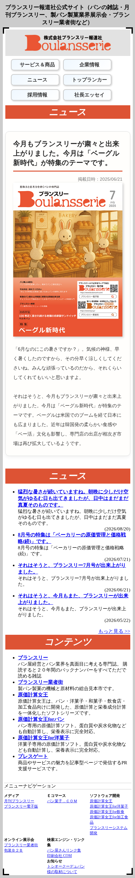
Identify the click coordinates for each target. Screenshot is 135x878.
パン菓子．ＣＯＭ (62, 801)
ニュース (36, 79)
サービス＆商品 (37, 64)
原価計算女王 (101, 801)
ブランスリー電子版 (21, 806)
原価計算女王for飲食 (107, 811)
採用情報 (36, 94)
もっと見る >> (114, 631)
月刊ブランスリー (19, 801)
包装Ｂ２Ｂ (13, 850)
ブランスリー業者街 (21, 845)
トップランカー (89, 79)
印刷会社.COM (59, 855)
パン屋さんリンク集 (64, 850)
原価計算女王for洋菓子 (109, 806)
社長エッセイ (89, 94)
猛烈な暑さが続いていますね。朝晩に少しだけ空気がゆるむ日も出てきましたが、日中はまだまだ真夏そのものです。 (73, 498)
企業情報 (89, 64)
